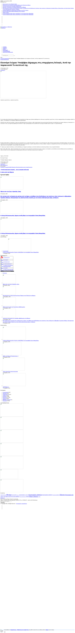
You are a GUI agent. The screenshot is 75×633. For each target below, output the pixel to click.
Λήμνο (47, 629)
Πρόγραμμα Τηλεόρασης (7, 271)
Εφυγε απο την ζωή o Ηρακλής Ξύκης (10, 4)
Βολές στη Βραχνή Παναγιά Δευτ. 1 (10, 356)
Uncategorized (6, 58)
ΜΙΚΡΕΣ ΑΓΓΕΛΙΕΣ (7, 399)
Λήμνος (7, 59)
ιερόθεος (39, 496)
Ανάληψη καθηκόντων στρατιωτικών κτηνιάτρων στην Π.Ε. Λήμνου (15, 10)
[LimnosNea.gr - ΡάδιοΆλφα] (6, 26)
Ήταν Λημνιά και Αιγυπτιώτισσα (10, 371)
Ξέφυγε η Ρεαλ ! (6, 12)
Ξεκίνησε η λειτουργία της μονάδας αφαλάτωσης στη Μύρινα (14, 7)
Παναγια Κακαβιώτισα (23, 496)
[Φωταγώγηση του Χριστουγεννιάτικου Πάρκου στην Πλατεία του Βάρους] (9, 294)
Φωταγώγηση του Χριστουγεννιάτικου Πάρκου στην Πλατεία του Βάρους (16, 5)
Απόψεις (4, 395)
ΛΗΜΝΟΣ (5, 47)
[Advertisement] (37, 37)
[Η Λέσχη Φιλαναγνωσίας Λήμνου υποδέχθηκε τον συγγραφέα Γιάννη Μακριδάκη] (11, 213)
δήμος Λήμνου (33, 496)
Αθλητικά (4, 393)
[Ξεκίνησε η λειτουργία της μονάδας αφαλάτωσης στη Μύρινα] (9, 317)
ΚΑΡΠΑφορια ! (6, 387)
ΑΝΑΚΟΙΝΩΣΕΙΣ (6, 51)
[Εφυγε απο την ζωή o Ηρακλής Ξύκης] (11, 189)
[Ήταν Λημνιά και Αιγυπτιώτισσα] (14, 370)
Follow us (2, 498)
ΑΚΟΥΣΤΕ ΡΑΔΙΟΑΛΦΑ (8, 52)
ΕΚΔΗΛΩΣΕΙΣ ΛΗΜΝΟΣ (35, 495)
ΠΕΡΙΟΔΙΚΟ (5, 50)
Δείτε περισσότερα (4, 165)
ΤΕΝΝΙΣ (27, 496)
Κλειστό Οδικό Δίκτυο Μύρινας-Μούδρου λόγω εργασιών (14, 11)
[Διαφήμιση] (2, 27)
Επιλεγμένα (5, 397)
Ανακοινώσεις (5, 394)
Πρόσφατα (5, 273)
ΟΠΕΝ (1, 496)
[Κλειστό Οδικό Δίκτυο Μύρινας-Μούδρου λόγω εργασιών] (9, 478)
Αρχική (1, 58)
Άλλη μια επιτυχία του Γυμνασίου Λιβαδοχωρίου (12, 6)
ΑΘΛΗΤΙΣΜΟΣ (22, 494)
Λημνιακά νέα (69, 495)
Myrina (8, 495)
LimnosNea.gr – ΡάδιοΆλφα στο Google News (20, 629)
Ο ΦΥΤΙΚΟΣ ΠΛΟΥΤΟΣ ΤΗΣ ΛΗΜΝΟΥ (11, 496)
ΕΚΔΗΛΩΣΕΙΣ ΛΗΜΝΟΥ (47, 494)
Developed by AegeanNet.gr (21, 503)
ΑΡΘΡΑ (4, 49)
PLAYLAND (13, 494)
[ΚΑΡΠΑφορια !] (14, 385)
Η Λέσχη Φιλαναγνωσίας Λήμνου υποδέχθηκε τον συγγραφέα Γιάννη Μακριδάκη (18, 13)
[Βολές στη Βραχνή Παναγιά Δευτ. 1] (12, 354)
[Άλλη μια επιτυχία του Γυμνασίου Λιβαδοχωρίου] (9, 305)
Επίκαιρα (4, 396)
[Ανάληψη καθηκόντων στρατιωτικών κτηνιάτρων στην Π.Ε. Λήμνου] (11, 468)
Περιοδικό (5, 400)
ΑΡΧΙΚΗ (4, 46)
